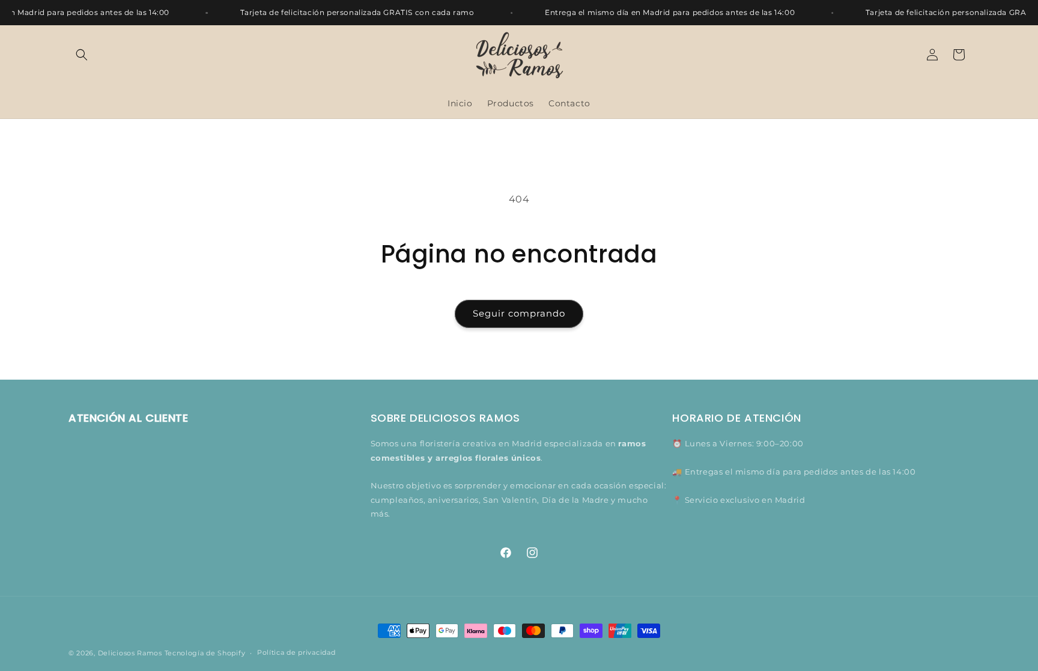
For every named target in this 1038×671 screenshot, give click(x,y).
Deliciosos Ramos (130, 653)
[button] (81, 54)
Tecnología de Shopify (205, 653)
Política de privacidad (296, 652)
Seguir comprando (519, 313)
